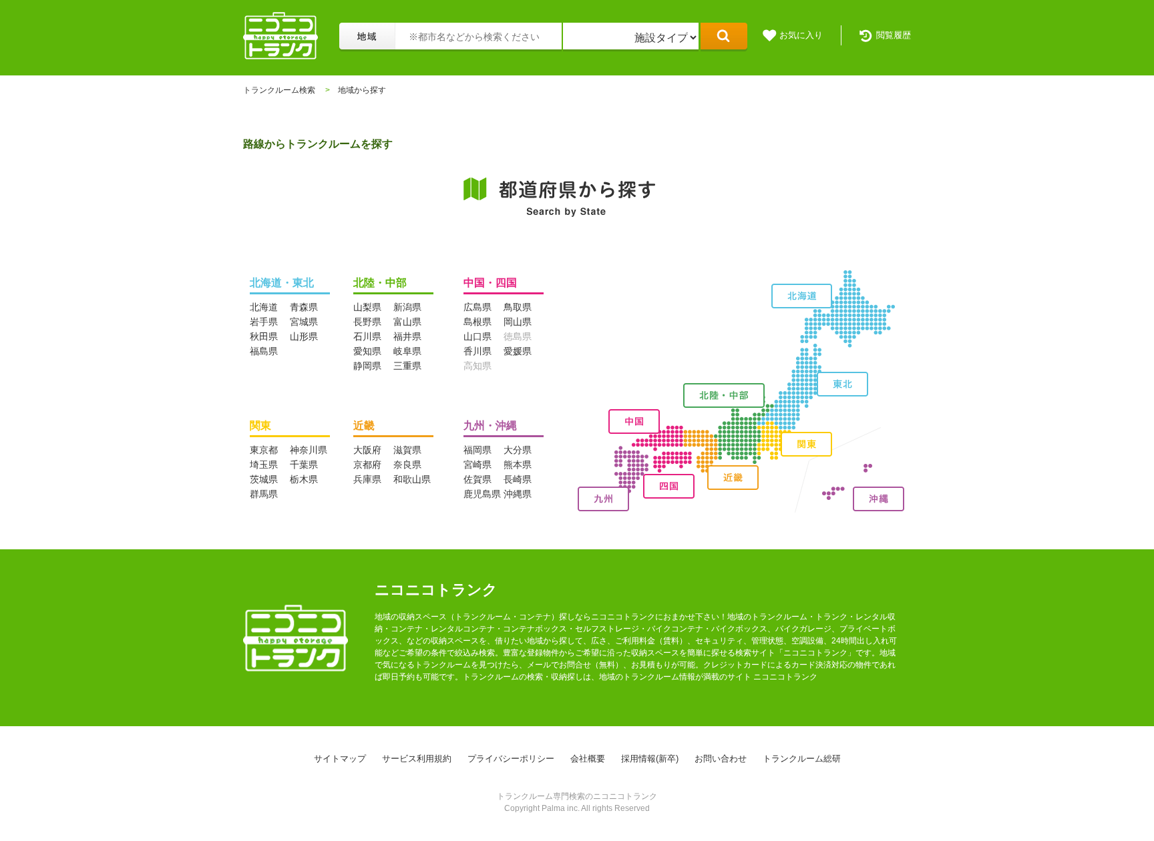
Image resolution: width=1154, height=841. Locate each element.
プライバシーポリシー (510, 758)
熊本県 (518, 464)
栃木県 (304, 479)
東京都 (264, 450)
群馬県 (264, 494)
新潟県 (407, 307)
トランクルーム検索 (279, 90)
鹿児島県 (482, 494)
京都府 (367, 464)
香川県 (477, 351)
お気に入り (801, 35)
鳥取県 (518, 307)
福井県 (407, 336)
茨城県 (264, 479)
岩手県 (264, 321)
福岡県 (477, 450)
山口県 (477, 336)
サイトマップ (340, 758)
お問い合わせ (721, 758)
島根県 (477, 321)
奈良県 (407, 464)
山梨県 (367, 307)
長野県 (367, 321)
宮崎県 (477, 464)
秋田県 (264, 336)
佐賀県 (477, 479)
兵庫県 (367, 479)
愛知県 (367, 351)
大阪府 (367, 450)
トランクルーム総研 (802, 758)
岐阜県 (407, 351)
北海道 (264, 307)
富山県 (407, 321)
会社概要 (587, 758)
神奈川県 (308, 450)
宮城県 (304, 321)
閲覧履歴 (893, 35)
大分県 (518, 450)
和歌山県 (412, 479)
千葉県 (304, 464)
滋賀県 (407, 450)
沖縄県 (518, 494)
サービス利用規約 (416, 758)
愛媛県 (518, 351)
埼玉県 (264, 464)
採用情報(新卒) (650, 758)
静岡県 (367, 365)
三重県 (407, 365)
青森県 (304, 307)
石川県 (367, 336)
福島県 (264, 351)
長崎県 (518, 479)
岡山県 (518, 321)
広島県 (477, 307)
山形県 (304, 336)
